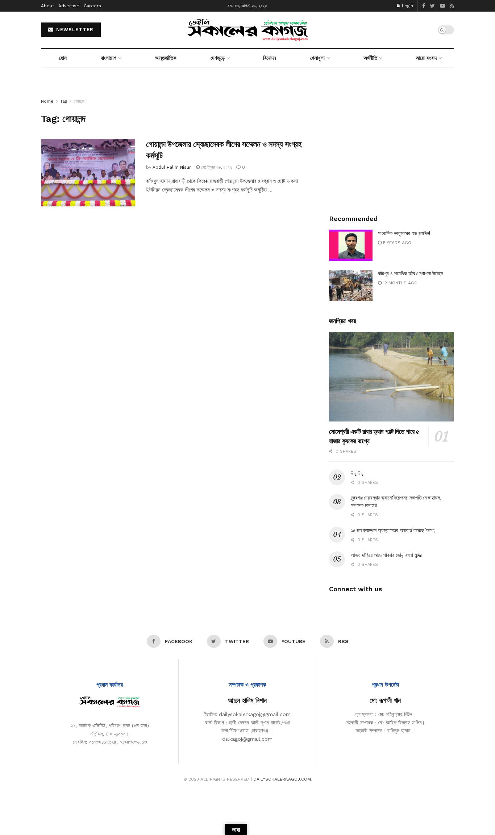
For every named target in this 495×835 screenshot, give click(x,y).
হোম (63, 58)
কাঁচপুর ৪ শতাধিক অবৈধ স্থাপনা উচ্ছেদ (410, 273)
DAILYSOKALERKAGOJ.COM (282, 779)
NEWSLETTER (73, 29)
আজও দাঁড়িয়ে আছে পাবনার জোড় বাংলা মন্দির (386, 555)
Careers (92, 5)
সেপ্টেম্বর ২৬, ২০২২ (216, 167)
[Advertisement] (391, 148)
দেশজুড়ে (218, 58)
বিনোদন (269, 58)
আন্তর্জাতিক (165, 58)
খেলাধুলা (317, 58)
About (47, 5)
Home (47, 101)
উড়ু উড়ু (357, 473)
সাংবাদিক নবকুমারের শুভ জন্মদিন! (404, 233)
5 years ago (396, 242)
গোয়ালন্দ (79, 101)
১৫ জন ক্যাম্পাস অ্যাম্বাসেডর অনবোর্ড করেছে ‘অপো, (393, 530)
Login (406, 5)
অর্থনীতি (370, 58)
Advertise (68, 5)
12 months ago (399, 282)
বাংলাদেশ (108, 58)
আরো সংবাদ (426, 58)
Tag (63, 101)
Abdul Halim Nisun (172, 167)
